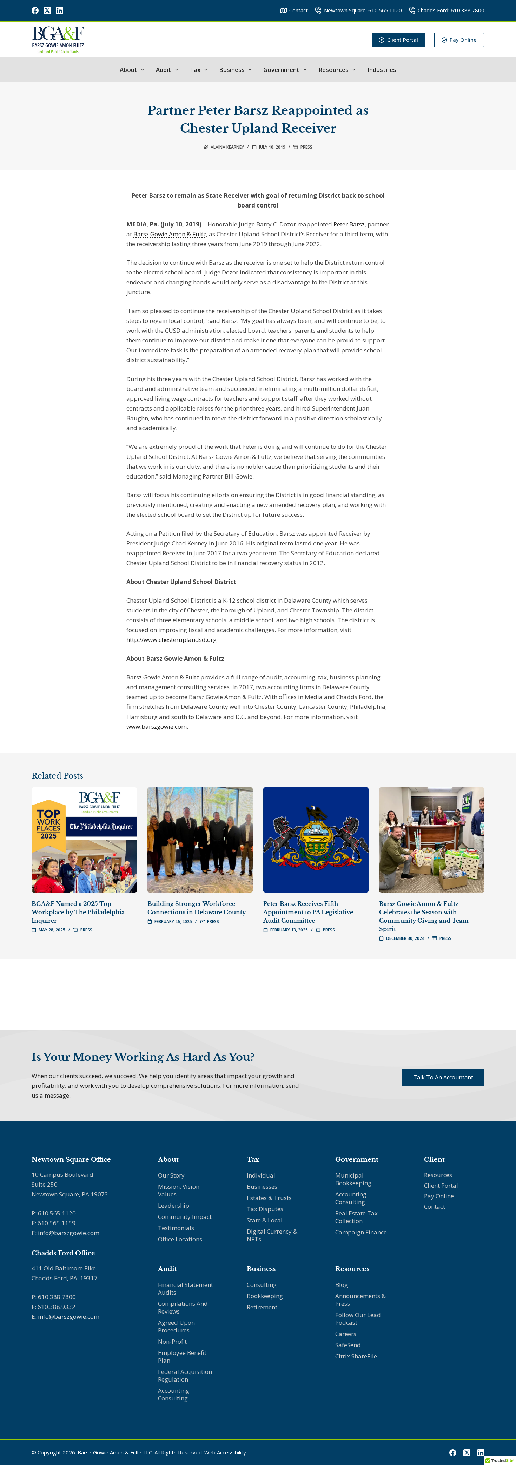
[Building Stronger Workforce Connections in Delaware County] (200, 840)
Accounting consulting (350, 1198)
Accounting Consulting (173, 1394)
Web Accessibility (225, 1452)
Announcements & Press (360, 1300)
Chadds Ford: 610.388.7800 (451, 10)
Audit (163, 69)
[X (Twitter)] (47, 10)
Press (306, 147)
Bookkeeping (265, 1296)
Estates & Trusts (269, 1198)
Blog (341, 1285)
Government (281, 69)
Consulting (262, 1285)
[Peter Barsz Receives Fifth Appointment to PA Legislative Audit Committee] (316, 840)
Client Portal (402, 39)
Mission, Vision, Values (179, 1190)
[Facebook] (35, 10)
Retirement (262, 1307)
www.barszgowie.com (156, 727)
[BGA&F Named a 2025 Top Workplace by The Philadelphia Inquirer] (84, 840)
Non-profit (172, 1341)
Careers (345, 1334)
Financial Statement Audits (185, 1288)
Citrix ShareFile (356, 1356)
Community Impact (185, 1217)
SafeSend (348, 1345)
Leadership (173, 1205)
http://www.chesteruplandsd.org (171, 640)
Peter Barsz (349, 224)
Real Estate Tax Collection (356, 1217)
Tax (195, 69)
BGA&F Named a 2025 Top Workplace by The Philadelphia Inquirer (78, 912)
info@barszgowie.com (68, 1233)
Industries (381, 69)
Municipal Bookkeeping (353, 1179)
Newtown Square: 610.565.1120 (363, 10)
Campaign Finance (361, 1232)
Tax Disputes (265, 1209)
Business (232, 69)
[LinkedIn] (59, 10)
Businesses (262, 1186)
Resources (333, 69)
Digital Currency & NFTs (272, 1235)
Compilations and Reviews (183, 1307)
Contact (298, 10)
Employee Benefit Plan (182, 1356)
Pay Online (463, 39)
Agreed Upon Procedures (176, 1326)
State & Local (265, 1220)
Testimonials (176, 1228)
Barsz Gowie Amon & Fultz (169, 234)
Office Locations (180, 1239)
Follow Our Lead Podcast (358, 1319)
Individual (261, 1175)
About (128, 69)
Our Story (171, 1175)
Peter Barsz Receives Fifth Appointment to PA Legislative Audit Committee (308, 912)
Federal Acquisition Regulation (185, 1375)
